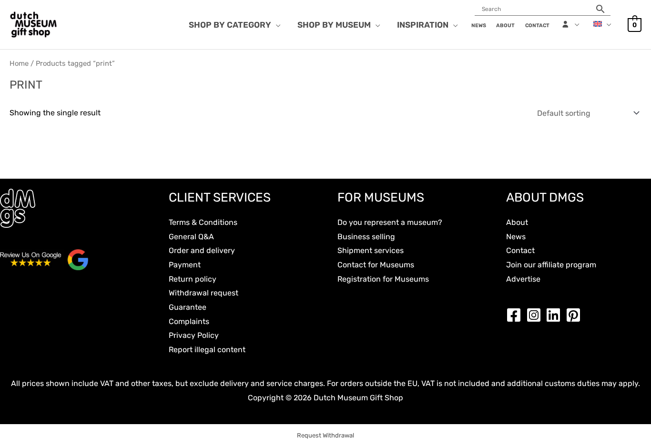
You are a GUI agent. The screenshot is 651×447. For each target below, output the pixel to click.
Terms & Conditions (203, 222)
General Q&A (191, 236)
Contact (520, 250)
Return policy (192, 279)
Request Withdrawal (325, 435)
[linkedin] (556, 315)
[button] (276, 25)
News (516, 236)
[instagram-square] (536, 315)
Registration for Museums (383, 279)
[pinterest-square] (576, 315)
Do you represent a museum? (389, 222)
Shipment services (370, 250)
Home (19, 63)
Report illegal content (207, 349)
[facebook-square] (516, 315)
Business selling (366, 236)
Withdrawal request (203, 292)
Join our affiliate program (551, 264)
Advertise (523, 279)
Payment (185, 264)
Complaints (189, 321)
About (517, 222)
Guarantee (187, 307)
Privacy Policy (194, 335)
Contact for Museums (375, 264)
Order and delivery (202, 250)
